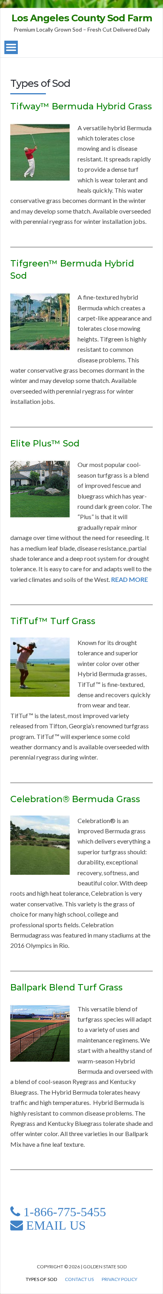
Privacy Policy (119, 1279)
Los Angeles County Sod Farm (81, 18)
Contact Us (79, 1279)
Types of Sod (41, 1279)
